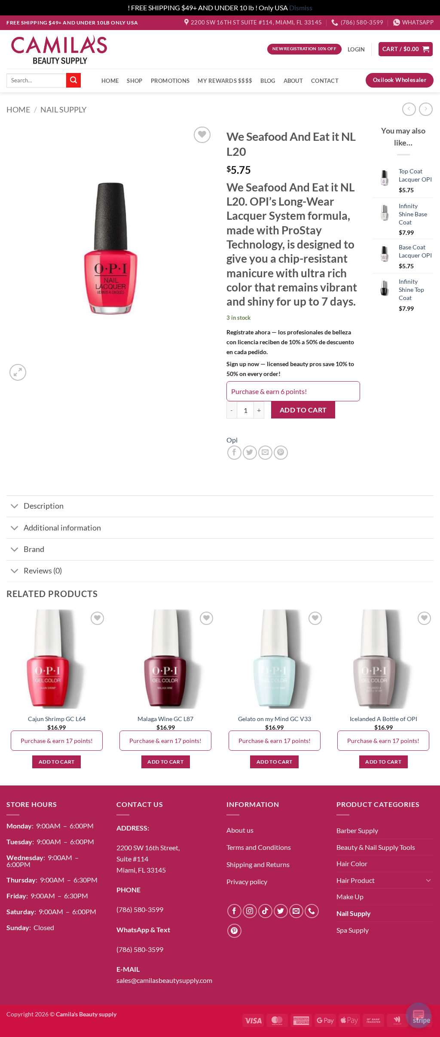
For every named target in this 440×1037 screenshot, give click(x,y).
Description (44, 505)
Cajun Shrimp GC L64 (57, 718)
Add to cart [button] (57, 761)
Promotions (170, 80)
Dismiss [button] (300, 7)
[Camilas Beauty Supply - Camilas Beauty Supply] (59, 49)
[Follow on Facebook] (234, 911)
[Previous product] (425, 109)
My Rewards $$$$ (225, 80)
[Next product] (409, 109)
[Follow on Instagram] (250, 911)
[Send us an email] (296, 911)
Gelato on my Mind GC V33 (274, 718)
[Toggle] (14, 507)
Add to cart (303, 410)
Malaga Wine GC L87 (165, 718)
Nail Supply (63, 109)
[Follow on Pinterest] (234, 931)
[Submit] (73, 80)
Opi (232, 440)
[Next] (433, 697)
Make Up (350, 896)
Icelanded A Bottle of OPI (383, 718)
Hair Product (355, 880)
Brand (34, 549)
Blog (267, 80)
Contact (325, 80)
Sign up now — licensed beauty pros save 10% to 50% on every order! (290, 368)
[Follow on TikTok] (265, 911)
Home (110, 80)
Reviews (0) (43, 570)
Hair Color (351, 863)
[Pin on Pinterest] (281, 453)
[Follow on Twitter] (281, 911)
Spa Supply (352, 930)
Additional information (62, 527)
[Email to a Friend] (265, 453)
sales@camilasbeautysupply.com (164, 980)
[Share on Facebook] (234, 453)
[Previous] (6, 697)
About (293, 80)
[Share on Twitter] (250, 453)
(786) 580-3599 (139, 909)
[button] (406, 49)
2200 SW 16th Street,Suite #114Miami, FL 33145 (148, 858)
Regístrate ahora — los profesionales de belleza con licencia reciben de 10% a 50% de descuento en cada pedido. (290, 341)
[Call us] (312, 911)
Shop (134, 80)
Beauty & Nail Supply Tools (375, 847)
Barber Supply (357, 830)
